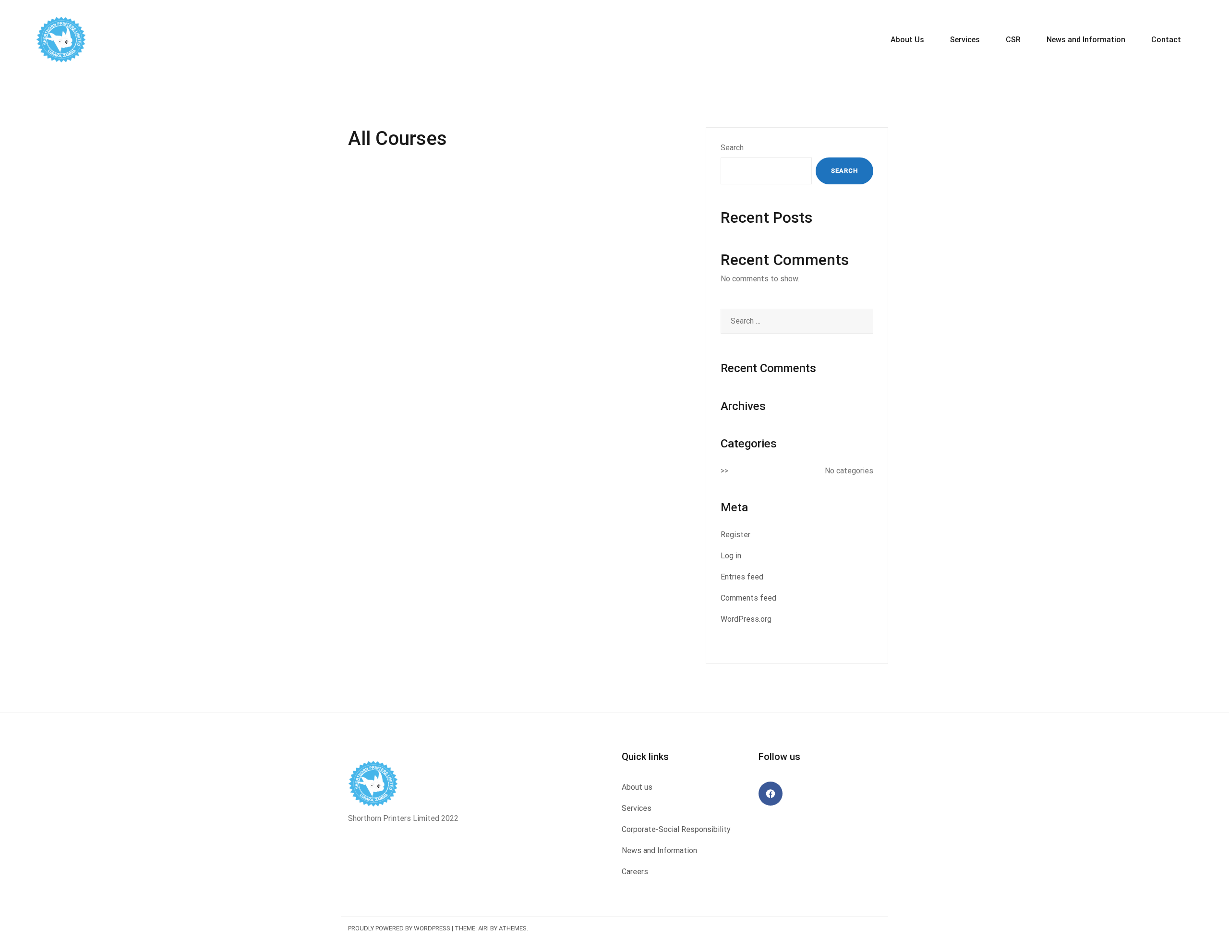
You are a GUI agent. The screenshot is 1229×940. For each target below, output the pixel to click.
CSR (1013, 39)
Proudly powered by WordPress (399, 928)
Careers (635, 871)
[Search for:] (797, 321)
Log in (731, 555)
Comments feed (748, 598)
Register (735, 534)
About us (637, 787)
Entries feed (742, 576)
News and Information (1086, 39)
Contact (1166, 39)
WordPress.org (746, 619)
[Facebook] (771, 794)
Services (965, 39)
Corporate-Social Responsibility (676, 829)
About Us (907, 39)
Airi (483, 928)
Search (732, 147)
